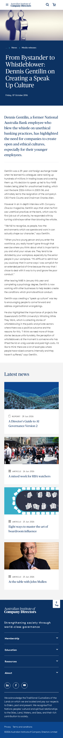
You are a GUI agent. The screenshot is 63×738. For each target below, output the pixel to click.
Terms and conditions (22, 726)
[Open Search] (47, 5)
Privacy (7, 726)
